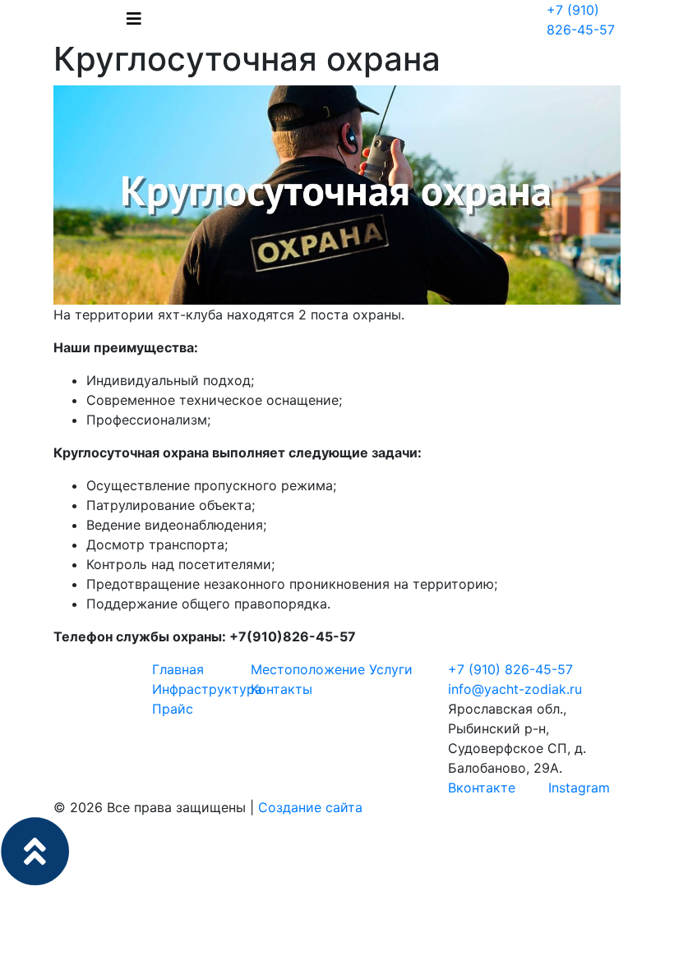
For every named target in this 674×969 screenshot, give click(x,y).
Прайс (172, 708)
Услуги (391, 669)
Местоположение (308, 669)
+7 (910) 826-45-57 (510, 669)
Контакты (281, 689)
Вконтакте (481, 787)
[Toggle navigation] (134, 19)
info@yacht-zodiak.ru (515, 689)
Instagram (577, 787)
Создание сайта (310, 807)
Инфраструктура (207, 689)
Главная (178, 669)
